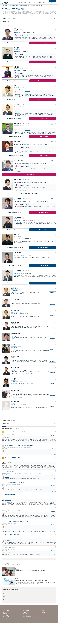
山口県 (16, 32)
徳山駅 (21, 393)
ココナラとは (5, 615)
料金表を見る (27, 35)
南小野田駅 (27, 238)
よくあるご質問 (6, 616)
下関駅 (24, 220)
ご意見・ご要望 (26, 610)
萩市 (4, 600)
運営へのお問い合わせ (7, 618)
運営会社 (43, 610)
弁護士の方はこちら (52, 0)
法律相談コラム (6, 613)
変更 (54, 16)
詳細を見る (52, 292)
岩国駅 (21, 381)
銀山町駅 (24, 32)
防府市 (19, 51)
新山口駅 (21, 324)
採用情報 (43, 612)
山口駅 (21, 404)
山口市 (19, 255)
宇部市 (16, 313)
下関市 (19, 32)
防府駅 (24, 51)
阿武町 (12, 600)
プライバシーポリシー (27, 613)
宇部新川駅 (21, 313)
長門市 (6, 600)
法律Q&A (4, 612)
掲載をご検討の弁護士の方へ (28, 616)
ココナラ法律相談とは (7, 610)
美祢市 (9, 600)
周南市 (19, 89)
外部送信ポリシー (26, 615)
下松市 (10, 592)
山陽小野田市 (20, 238)
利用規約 (24, 612)
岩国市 (16, 302)
